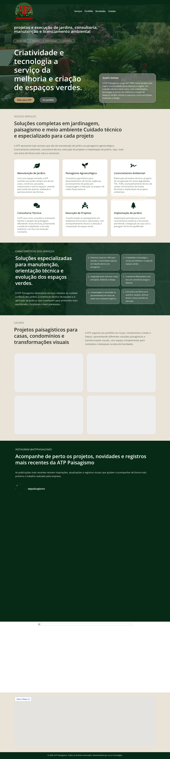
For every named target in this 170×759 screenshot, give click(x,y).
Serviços (78, 11)
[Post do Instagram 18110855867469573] (141, 500)
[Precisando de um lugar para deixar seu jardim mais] (56, 522)
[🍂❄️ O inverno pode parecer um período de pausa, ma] (85, 560)
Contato (112, 11)
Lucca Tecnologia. (115, 755)
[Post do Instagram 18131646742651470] (113, 500)
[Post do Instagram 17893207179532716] (113, 513)
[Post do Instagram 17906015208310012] (28, 500)
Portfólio (89, 11)
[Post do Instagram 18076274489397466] (56, 500)
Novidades (100, 11)
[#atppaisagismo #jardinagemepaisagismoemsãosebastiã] (141, 514)
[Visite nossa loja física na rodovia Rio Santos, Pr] (28, 516)
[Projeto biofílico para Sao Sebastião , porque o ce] (85, 503)
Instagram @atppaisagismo (33, 449)
